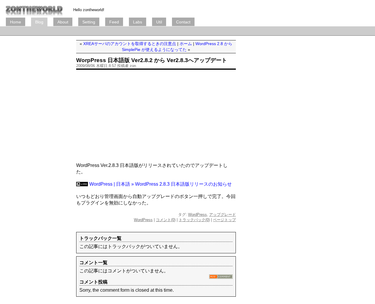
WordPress (197, 214)
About (62, 22)
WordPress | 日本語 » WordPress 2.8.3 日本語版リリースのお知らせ (160, 184)
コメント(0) (165, 220)
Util (159, 22)
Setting (88, 22)
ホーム (186, 43)
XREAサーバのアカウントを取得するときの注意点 (129, 43)
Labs (137, 22)
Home (15, 22)
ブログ (34, 9)
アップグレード (222, 214)
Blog (39, 22)
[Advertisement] (112, 31)
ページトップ (224, 220)
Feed (114, 22)
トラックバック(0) (194, 220)
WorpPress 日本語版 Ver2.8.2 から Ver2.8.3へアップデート (151, 60)
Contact (183, 22)
